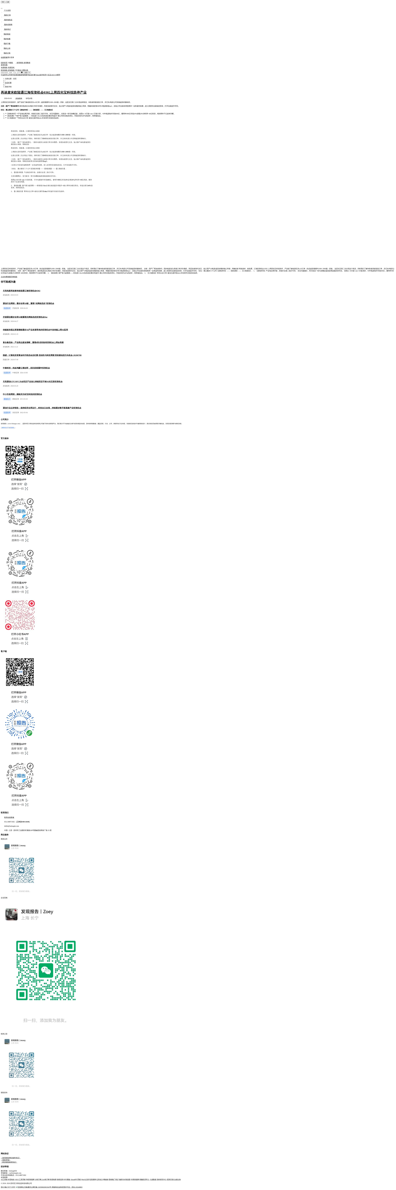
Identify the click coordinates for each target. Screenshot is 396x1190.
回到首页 (4, 63)
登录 (3, 2)
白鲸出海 (177, 1179)
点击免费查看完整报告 (9, 277)
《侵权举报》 (6, 1160)
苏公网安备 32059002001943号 (40, 1187)
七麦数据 (153, 1179)
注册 (7, 2)
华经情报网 (30, 1179)
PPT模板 (67, 1179)
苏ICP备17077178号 (8, 1187)
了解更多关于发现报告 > (8, 427)
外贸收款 (11, 1179)
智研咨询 (60, 1179)
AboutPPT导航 (76, 1179)
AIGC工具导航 (20, 1179)
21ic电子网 (46, 1179)
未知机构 (18, 98)
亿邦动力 (99, 1179)
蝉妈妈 (105, 1179)
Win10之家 (85, 1179)
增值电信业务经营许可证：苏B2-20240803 (67, 1187)
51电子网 (38, 1179)
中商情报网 (135, 1179)
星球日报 (170, 1179)
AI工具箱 (4, 1179)
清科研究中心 (162, 1179)
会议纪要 (8, 83)
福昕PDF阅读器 (124, 1179)
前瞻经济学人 (144, 1179)
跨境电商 (53, 1179)
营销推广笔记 (114, 1179)
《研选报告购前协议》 (9, 1162)
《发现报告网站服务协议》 (11, 1158)
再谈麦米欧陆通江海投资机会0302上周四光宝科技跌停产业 (44, 92)
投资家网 (92, 1179)
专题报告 (4, 67)
